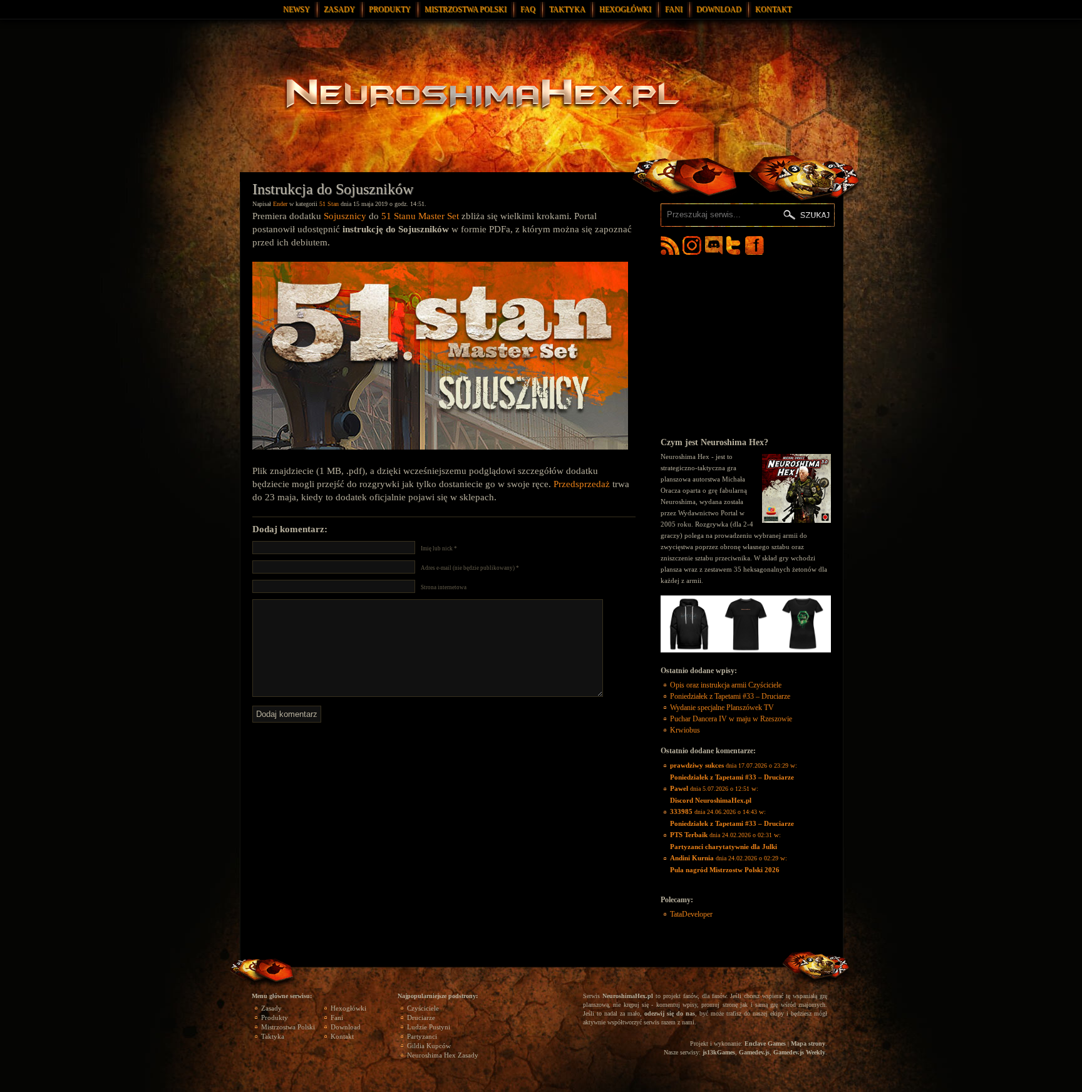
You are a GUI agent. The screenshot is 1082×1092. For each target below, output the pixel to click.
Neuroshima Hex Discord (713, 245)
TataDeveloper (691, 914)
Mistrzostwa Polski (466, 9)
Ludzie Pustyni (428, 1027)
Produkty (390, 9)
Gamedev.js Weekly (799, 1052)
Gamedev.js (754, 1052)
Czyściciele (423, 1008)
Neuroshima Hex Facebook (754, 245)
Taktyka (567, 9)
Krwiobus (685, 730)
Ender (280, 203)
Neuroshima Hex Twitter (735, 245)
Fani (674, 9)
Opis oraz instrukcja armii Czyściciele (725, 685)
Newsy (296, 9)
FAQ (527, 9)
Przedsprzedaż (582, 484)
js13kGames (719, 1052)
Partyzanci (422, 1036)
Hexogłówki (625, 9)
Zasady (339, 9)
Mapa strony (808, 1043)
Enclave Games (765, 1043)
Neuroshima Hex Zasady (442, 1055)
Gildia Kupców (429, 1045)
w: (733, 771)
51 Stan (329, 203)
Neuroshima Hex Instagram (692, 245)
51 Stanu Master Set (420, 216)
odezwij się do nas (669, 1013)
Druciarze (421, 1017)
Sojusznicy (345, 216)
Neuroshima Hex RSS (670, 245)
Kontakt (773, 9)
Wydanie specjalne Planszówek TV (722, 707)
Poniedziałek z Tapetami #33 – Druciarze (730, 696)
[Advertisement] (745, 345)
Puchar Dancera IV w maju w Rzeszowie (731, 718)
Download (718, 9)
